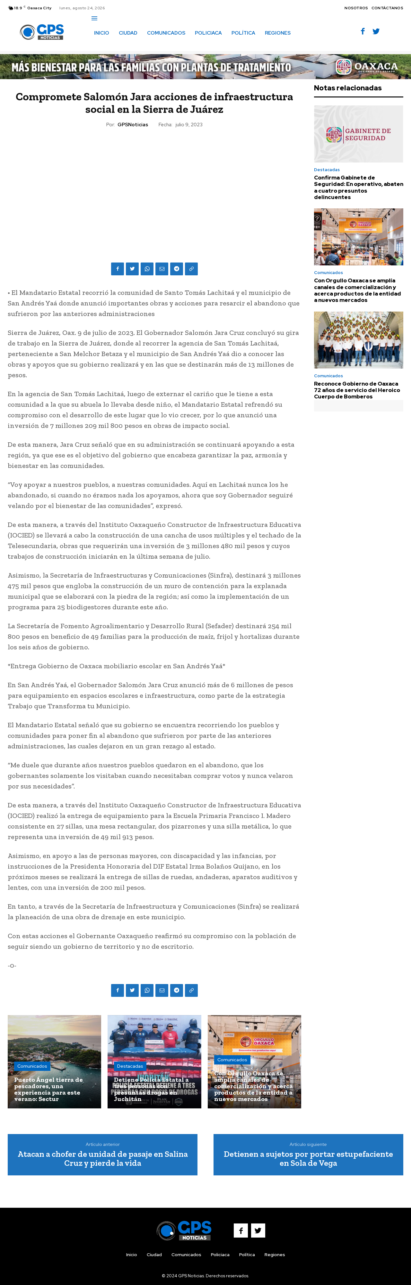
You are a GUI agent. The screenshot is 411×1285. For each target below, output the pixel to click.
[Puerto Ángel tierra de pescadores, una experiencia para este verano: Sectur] (54, 1061)
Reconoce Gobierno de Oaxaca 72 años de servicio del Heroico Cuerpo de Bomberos (357, 390)
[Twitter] (376, 31)
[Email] (161, 269)
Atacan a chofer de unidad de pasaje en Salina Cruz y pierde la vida (103, 1158)
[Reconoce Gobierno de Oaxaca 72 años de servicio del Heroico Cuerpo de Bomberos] (358, 340)
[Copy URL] (191, 269)
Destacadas (130, 1066)
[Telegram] (176, 269)
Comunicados (32, 1066)
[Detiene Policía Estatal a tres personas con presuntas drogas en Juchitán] (154, 1061)
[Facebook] (363, 31)
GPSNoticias (133, 125)
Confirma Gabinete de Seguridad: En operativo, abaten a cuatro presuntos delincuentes (358, 187)
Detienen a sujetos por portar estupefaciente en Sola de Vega (308, 1158)
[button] (98, 46)
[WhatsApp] (147, 269)
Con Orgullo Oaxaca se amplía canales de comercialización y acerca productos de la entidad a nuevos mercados (357, 290)
